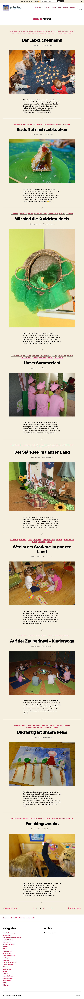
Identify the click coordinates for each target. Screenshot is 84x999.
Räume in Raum (8, 976)
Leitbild (14, 918)
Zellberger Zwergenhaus (14, 995)
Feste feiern (52, 31)
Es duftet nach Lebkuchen (42, 129)
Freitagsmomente (62, 31)
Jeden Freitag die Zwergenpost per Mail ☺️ (30, 1)
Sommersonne (58, 357)
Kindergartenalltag (32, 33)
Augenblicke (13, 31)
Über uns (46, 7)
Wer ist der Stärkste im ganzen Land (42, 549)
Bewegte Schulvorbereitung (27, 31)
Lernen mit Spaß (45, 33)
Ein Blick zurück (42, 31)
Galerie (14, 33)
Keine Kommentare (49, 45)
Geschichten (21, 33)
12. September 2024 (36, 224)
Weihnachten (42, 35)
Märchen (54, 33)
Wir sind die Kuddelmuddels (42, 218)
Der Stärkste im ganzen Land (42, 452)
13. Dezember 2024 (36, 45)
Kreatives (40, 124)
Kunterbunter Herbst (9, 962)
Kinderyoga (31, 636)
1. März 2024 (36, 737)
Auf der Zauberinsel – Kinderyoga (42, 640)
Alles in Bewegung (16, 355)
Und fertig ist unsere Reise (42, 732)
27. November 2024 (37, 134)
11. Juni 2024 (36, 556)
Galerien (54, 7)
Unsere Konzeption (63, 7)
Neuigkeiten (38, 7)
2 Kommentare (49, 134)
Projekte (69, 33)
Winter (5, 983)
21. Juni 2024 (36, 368)
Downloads (30, 918)
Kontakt (21, 918)
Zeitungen (72, 7)
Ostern (5, 971)
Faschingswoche (42, 823)
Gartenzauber (7, 951)
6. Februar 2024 (36, 829)
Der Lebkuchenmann (42, 40)
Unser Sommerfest (42, 362)
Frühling (71, 31)
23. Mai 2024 (36, 646)
